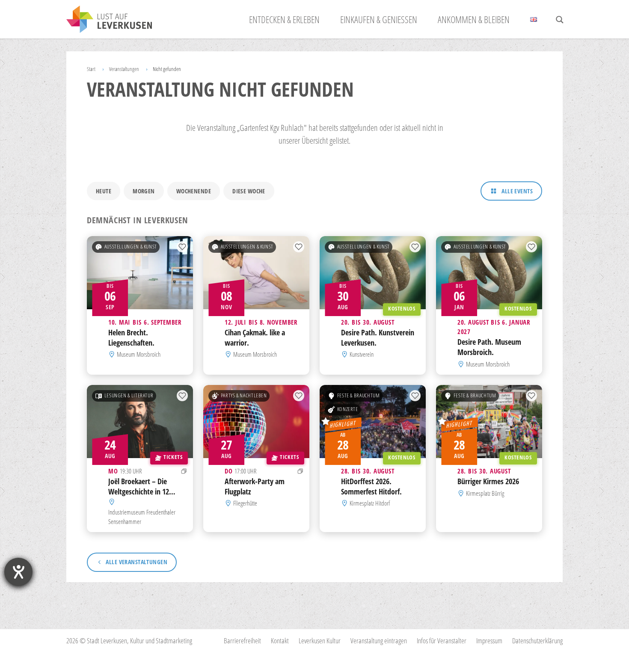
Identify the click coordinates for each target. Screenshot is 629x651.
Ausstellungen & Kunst (130, 246)
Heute (103, 191)
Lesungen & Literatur (129, 395)
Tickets (172, 457)
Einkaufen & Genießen (378, 19)
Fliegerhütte (245, 503)
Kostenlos (401, 308)
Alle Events (517, 191)
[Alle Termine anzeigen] (184, 471)
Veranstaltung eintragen (378, 640)
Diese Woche (248, 191)
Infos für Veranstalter (441, 640)
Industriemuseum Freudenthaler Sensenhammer (141, 516)
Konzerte (347, 409)
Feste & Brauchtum (358, 395)
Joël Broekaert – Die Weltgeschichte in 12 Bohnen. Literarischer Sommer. (140, 496)
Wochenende (193, 191)
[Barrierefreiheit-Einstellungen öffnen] (18, 572)
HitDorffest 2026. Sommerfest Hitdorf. (371, 486)
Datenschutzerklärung (537, 640)
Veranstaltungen (124, 69)
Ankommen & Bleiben (474, 19)
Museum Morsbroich (138, 354)
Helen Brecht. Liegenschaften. (131, 337)
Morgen (144, 191)
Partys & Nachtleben (244, 395)
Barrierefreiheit (242, 640)
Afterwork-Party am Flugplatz (255, 486)
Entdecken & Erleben (284, 19)
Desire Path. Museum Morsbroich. (489, 347)
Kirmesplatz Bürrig (485, 493)
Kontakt (280, 640)
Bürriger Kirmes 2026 (488, 481)
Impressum (489, 640)
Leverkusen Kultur (320, 640)
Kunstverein (362, 354)
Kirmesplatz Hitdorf (370, 503)
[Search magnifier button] (559, 19)
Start (91, 69)
